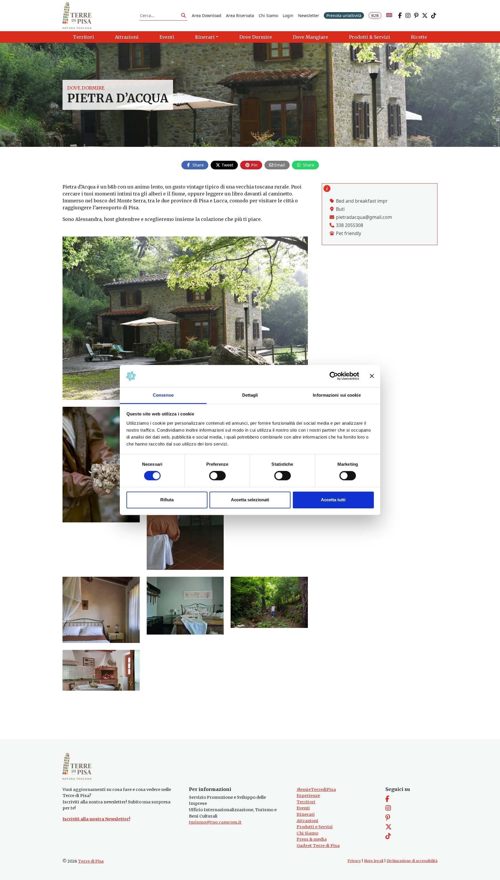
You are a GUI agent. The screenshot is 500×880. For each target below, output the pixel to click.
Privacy (354, 861)
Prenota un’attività (343, 15)
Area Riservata (240, 15)
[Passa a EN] (389, 15)
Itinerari (306, 814)
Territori (306, 802)
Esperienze (308, 795)
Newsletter (308, 15)
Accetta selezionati (250, 499)
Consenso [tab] (163, 395)
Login (288, 15)
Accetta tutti (333, 499)
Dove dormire (85, 88)
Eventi (303, 808)
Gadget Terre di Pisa (318, 845)
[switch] (217, 475)
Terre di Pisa (91, 861)
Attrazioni (307, 820)
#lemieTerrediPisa (316, 789)
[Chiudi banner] (372, 376)
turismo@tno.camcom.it (215, 822)
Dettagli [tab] (250, 395)
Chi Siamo (268, 15)
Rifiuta (167, 499)
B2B (375, 15)
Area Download (206, 15)
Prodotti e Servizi (315, 826)
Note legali (373, 861)
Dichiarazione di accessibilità (412, 861)
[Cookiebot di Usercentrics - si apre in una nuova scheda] (333, 376)
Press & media (312, 839)
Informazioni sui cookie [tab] (337, 395)
